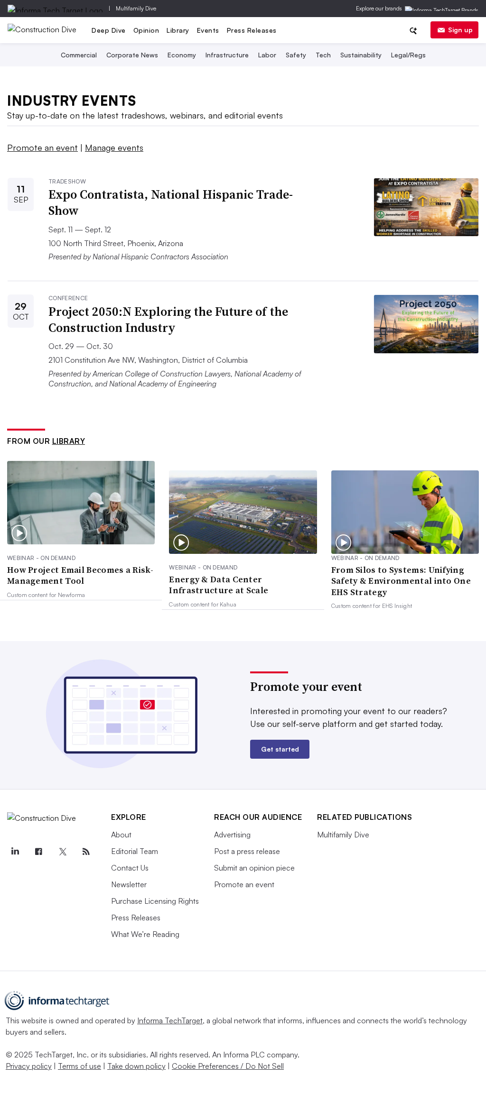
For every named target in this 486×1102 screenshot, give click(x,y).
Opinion (146, 30)
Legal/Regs (408, 55)
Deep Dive (109, 30)
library (68, 441)
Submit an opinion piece (254, 867)
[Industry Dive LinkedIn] (15, 852)
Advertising (232, 834)
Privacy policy (29, 1066)
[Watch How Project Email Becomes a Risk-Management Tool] (81, 502)
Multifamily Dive (136, 8)
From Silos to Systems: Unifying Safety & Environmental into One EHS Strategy (401, 580)
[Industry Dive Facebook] (38, 852)
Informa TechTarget (170, 1020)
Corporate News (132, 55)
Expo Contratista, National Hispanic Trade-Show (170, 202)
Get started (280, 749)
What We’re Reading (145, 934)
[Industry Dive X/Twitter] (62, 852)
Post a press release (247, 851)
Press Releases (252, 30)
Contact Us (130, 867)
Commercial (79, 55)
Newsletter (129, 884)
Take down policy (136, 1066)
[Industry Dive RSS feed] (86, 852)
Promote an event (42, 147)
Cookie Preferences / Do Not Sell (228, 1066)
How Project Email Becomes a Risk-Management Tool (80, 575)
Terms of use (79, 1066)
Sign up (460, 30)
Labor (267, 55)
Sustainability (361, 55)
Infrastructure (227, 55)
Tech (323, 55)
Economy (182, 55)
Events (208, 30)
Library (178, 30)
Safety (296, 55)
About (121, 834)
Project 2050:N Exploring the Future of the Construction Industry (168, 319)
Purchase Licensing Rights (155, 901)
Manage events (114, 147)
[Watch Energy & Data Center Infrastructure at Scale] (243, 511)
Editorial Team (134, 851)
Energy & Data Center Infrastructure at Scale (218, 585)
